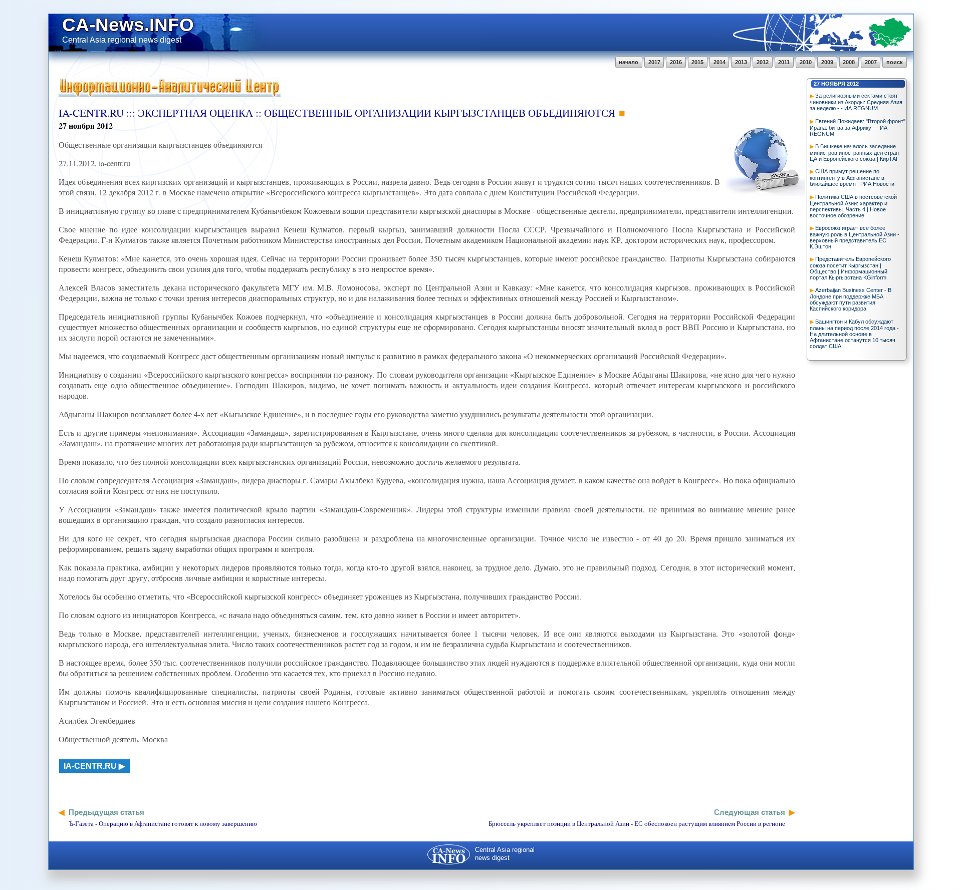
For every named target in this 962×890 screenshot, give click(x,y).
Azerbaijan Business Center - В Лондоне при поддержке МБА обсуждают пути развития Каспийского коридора (850, 299)
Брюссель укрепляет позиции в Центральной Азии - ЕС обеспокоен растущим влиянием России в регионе (637, 823)
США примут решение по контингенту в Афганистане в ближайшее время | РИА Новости (852, 177)
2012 (763, 62)
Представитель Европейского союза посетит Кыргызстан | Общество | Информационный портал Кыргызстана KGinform (850, 268)
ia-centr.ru (90, 766)
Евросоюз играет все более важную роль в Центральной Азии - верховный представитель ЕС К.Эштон (854, 237)
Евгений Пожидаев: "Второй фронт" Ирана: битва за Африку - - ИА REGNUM (857, 127)
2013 (741, 62)
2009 (827, 62)
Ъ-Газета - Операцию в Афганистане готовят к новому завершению (163, 823)
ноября (833, 84)
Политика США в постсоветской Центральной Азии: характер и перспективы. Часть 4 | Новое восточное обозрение (853, 206)
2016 (676, 62)
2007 (871, 62)
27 (817, 84)
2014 (719, 62)
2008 (849, 62)
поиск (894, 62)
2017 (654, 62)
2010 (806, 62)
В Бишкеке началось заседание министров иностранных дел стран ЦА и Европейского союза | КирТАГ (854, 152)
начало (628, 62)
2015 (697, 62)
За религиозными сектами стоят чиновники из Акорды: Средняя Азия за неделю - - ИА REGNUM (856, 102)
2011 (784, 62)
